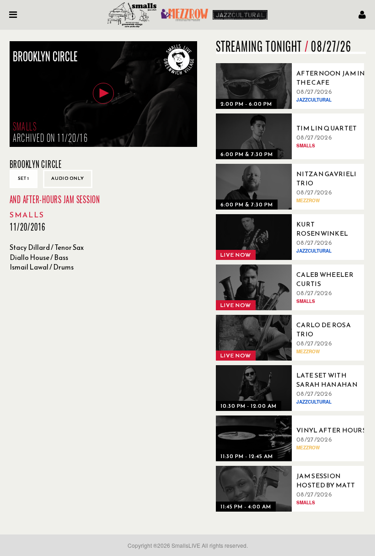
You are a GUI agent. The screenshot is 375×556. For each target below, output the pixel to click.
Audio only (67, 178)
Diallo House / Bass (39, 257)
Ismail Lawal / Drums (42, 267)
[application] (103, 94)
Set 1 (23, 178)
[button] (103, 93)
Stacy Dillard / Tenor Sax (47, 247)
